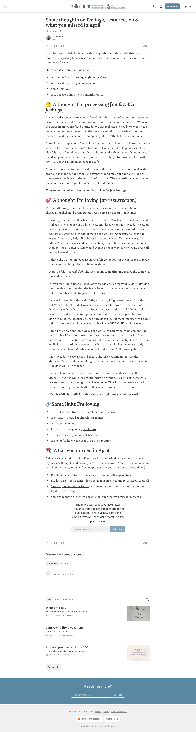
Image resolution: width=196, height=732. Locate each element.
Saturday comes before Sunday (70, 486)
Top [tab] (49, 599)
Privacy (98, 711)
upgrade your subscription (107, 467)
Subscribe (172, 6)
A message (58, 418)
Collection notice (119, 711)
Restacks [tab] (65, 563)
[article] (98, 613)
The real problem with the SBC (67, 647)
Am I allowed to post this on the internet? (66, 611)
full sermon (64, 412)
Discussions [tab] (67, 599)
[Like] (49, 46)
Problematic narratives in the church (74, 475)
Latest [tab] (57, 599)
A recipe (56, 423)
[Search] (154, 6)
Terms (106, 711)
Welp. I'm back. (56, 607)
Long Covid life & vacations (64, 627)
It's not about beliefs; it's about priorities (66, 651)
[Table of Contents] (3, 366)
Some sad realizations (56, 631)
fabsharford (58, 36)
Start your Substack (90, 718)
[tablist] (58, 563)
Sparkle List (88, 429)
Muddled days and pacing (67, 481)
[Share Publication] (161, 6)
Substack (83, 726)
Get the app (112, 718)
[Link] (41, 107)
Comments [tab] (52, 563)
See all (51, 667)
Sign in (187, 6)
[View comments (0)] (55, 46)
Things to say (59, 435)
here (66, 467)
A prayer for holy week (66, 441)
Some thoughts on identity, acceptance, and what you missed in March (96, 497)
